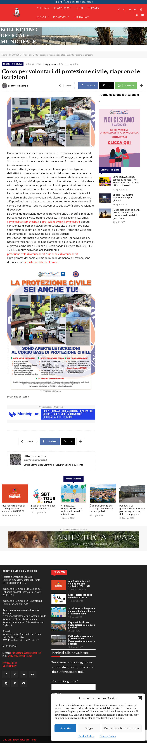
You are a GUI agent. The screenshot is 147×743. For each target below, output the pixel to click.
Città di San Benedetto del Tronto (19, 739)
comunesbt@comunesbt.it (23, 221)
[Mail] (135, 10)
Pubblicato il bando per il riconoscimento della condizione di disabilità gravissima (126, 214)
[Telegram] (141, 10)
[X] (137, 15)
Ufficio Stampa (19, 85)
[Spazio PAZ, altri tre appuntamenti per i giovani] (105, 198)
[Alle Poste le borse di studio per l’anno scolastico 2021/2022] (15, 493)
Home (4, 55)
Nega (89, 728)
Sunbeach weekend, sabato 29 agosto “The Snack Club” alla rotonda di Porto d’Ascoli (126, 181)
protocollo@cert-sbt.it (20, 656)
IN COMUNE (15, 55)
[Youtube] (142, 15)
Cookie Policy (86, 736)
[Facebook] (119, 10)
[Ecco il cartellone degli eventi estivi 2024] (44, 493)
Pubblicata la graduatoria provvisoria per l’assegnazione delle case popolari (132, 509)
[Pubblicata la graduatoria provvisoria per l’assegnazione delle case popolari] (132, 493)
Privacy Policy (108, 736)
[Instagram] (124, 10)
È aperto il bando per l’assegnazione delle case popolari (101, 508)
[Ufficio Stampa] (5, 85)
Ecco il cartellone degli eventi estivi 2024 (43, 507)
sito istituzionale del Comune (41, 262)
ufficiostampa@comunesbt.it (25, 653)
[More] (141, 85)
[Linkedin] (130, 10)
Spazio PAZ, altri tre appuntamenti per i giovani (123, 197)
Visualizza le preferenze (122, 728)
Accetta (65, 728)
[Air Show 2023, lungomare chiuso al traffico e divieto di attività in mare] (73, 493)
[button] (140, 698)
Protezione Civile (30, 55)
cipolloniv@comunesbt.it (63, 254)
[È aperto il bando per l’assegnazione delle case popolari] (103, 493)
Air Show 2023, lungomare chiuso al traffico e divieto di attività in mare (72, 509)
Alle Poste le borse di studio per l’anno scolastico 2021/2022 (13, 508)
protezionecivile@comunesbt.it (61, 221)
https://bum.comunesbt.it (35, 460)
